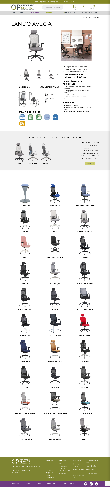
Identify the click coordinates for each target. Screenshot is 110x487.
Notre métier (77, 460)
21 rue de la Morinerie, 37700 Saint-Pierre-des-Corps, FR (27, 467)
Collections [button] (18, 13)
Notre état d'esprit (76, 465)
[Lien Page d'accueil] (22, 7)
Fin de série (35, 13)
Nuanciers (62, 473)
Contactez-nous (91, 473)
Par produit (49, 473)
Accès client (90, 470)
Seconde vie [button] (51, 13)
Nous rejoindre (91, 466)
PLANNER (64, 471)
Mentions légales (68, 484)
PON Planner (69, 13)
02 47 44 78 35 (69, 2)
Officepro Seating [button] (89, 13)
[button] (20, 74)
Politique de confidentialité (46, 484)
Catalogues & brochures (63, 467)
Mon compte (90, 163)
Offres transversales (50, 476)
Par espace (49, 470)
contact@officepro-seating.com (47, 2)
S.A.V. (61, 463)
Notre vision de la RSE (78, 476)
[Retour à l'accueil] (27, 461)
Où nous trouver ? (78, 471)
